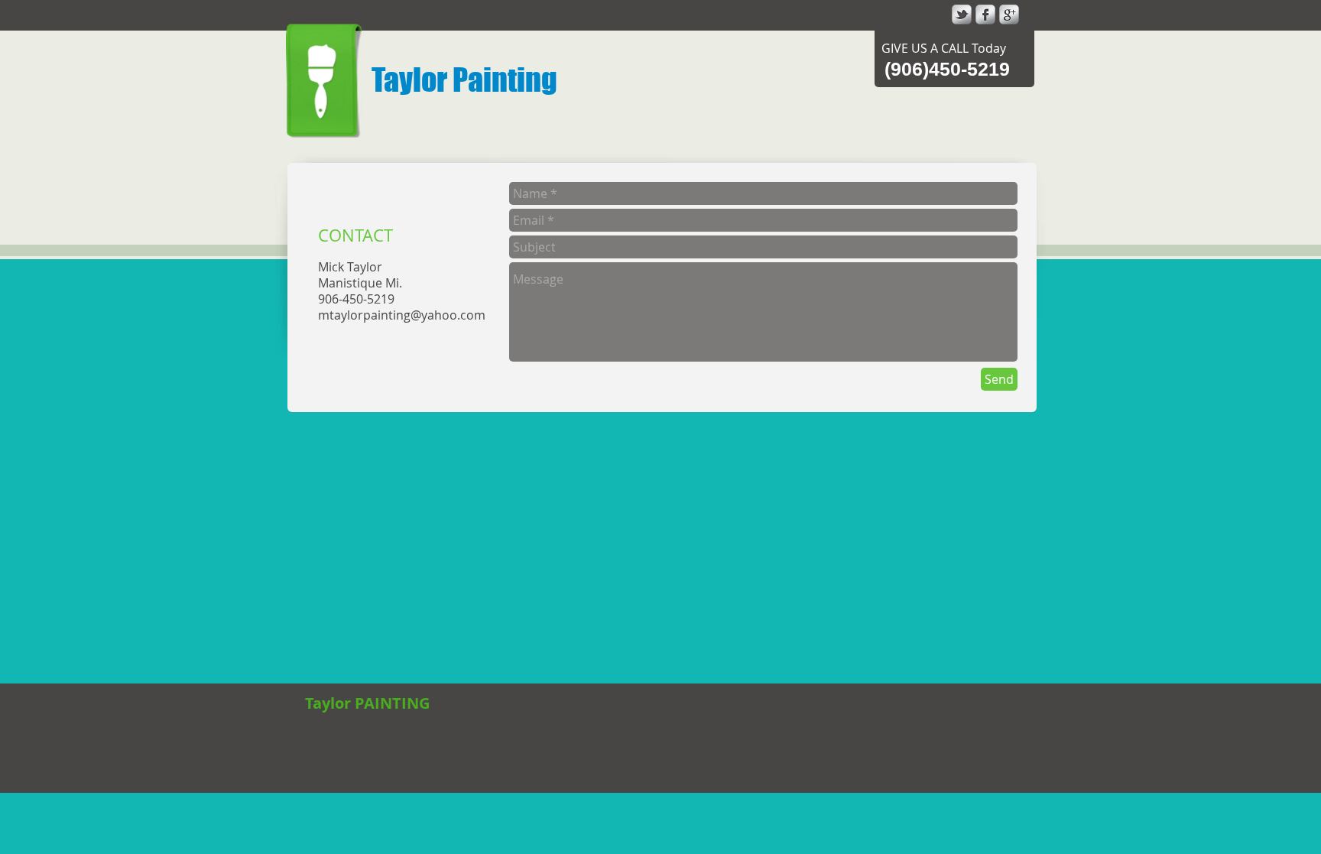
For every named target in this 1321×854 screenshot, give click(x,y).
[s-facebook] (985, 14)
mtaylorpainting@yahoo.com (401, 315)
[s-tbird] (962, 14)
